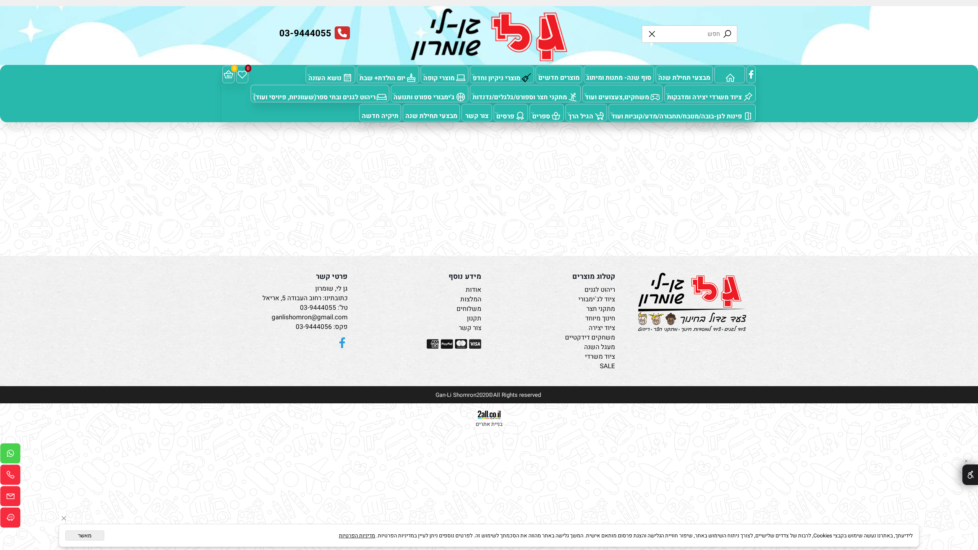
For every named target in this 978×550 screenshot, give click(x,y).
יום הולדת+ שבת (382, 78)
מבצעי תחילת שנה (684, 77)
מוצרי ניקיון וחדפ (496, 78)
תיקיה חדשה (380, 116)
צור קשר (477, 116)
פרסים (505, 116)
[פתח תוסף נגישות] (970, 474)
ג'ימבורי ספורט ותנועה (424, 97)
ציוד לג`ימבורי (596, 299)
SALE (607, 366)
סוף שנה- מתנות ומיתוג (618, 77)
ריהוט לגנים (600, 289)
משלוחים (469, 309)
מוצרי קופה (439, 78)
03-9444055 (318, 307)
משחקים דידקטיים (590, 337)
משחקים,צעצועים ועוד (617, 97)
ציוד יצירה (602, 328)
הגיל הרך (580, 116)
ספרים (541, 116)
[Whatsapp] (10, 455)
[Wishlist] (242, 74)
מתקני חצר (600, 309)
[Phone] (10, 477)
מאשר (85, 535)
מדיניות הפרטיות (357, 536)
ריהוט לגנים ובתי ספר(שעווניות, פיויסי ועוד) (314, 97)
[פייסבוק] (751, 74)
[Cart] (228, 74)
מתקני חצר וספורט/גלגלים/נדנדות (520, 97)
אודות (473, 289)
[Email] (10, 498)
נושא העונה (325, 78)
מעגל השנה (599, 347)
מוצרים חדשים (559, 77)
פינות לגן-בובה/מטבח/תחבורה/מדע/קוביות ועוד (676, 116)
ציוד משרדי (600, 356)
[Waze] (10, 519)
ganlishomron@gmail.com (310, 317)
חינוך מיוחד (600, 318)
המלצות (470, 299)
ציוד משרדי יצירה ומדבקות (704, 97)
